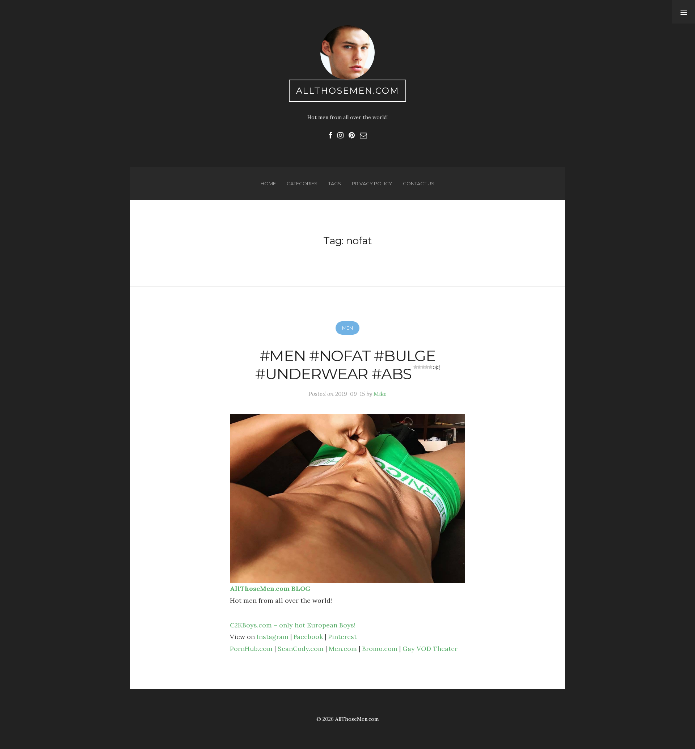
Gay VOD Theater (430, 648)
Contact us (418, 183)
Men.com (343, 648)
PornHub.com (251, 648)
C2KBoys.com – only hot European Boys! (292, 625)
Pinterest (342, 636)
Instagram (272, 636)
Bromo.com (379, 648)
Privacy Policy (372, 183)
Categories (302, 183)
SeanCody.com (301, 648)
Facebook (308, 636)
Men (347, 328)
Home (268, 183)
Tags (334, 183)
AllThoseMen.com (347, 90)
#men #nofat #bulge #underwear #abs (347, 364)
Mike (380, 393)
